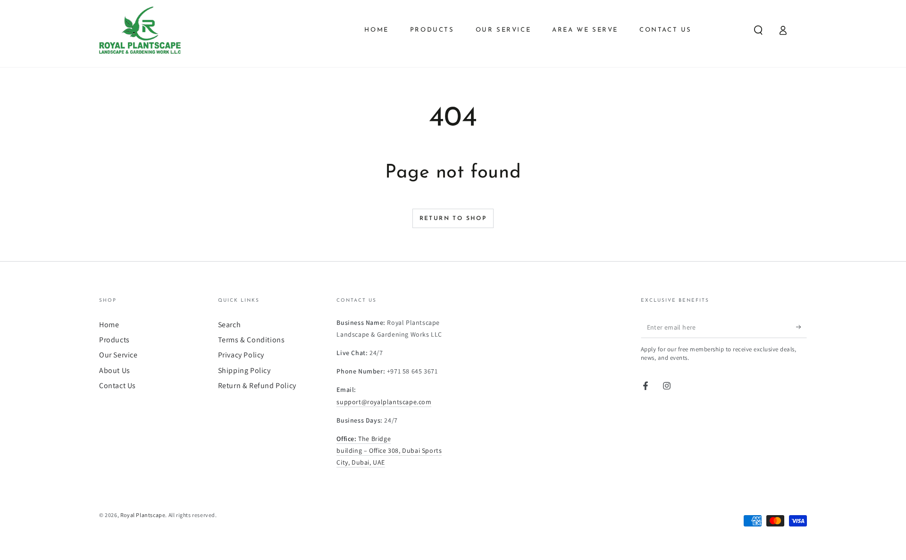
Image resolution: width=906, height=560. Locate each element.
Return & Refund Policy (257, 385)
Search (229, 325)
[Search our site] (758, 30)
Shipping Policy (244, 370)
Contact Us (117, 385)
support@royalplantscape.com (383, 402)
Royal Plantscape (143, 514)
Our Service (118, 355)
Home (109, 325)
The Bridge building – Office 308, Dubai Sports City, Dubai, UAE (389, 450)
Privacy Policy (241, 355)
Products (114, 340)
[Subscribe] (801, 327)
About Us (114, 370)
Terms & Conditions (251, 340)
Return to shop (453, 218)
